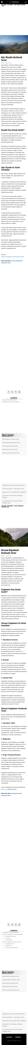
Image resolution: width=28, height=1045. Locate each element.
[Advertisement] (14, 418)
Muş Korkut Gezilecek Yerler (10, 449)
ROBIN (2, 62)
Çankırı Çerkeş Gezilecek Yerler (10, 453)
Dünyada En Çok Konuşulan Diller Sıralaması (14, 492)
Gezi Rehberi (10, 4)
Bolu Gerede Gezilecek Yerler (10, 446)
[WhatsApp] (19, 391)
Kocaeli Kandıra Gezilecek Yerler (11, 442)
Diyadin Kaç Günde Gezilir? (10, 400)
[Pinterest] (15, 391)
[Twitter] (12, 391)
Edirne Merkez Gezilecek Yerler (10, 439)
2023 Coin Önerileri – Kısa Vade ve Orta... (13, 488)
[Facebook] (8, 391)
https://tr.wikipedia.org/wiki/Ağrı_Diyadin (12, 256)
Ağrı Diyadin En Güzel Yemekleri (11, 401)
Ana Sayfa (4, 4)
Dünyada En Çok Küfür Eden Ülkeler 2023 (13, 485)
